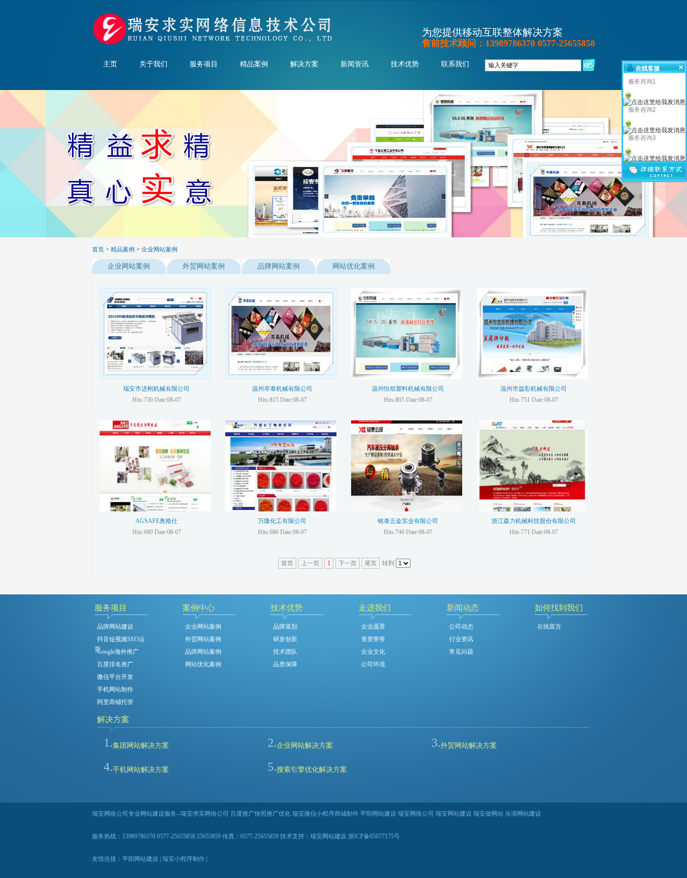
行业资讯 (461, 639)
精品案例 (254, 64)
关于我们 (153, 64)
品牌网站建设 (115, 626)
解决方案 (304, 64)
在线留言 (549, 626)
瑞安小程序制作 (183, 858)
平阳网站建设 (140, 858)
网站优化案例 (353, 266)
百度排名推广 (115, 664)
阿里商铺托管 (115, 702)
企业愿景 (373, 626)
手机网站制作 (115, 689)
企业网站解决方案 (305, 745)
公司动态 (461, 626)
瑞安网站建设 (328, 836)
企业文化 (373, 651)
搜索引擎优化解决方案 (312, 769)
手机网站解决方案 (141, 769)
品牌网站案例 (278, 266)
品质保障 (285, 664)
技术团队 (285, 651)
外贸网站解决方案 (469, 745)
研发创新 (285, 639)
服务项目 (204, 64)
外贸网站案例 (204, 266)
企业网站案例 (159, 249)
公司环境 (373, 664)
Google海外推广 (118, 651)
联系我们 (455, 64)
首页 (98, 249)
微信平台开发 (115, 676)
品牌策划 (285, 626)
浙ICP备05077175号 (374, 836)
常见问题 (461, 651)
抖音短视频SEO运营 (120, 640)
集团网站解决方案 (141, 745)
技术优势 (405, 64)
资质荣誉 (373, 639)
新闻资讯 (354, 64)
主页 (110, 64)
